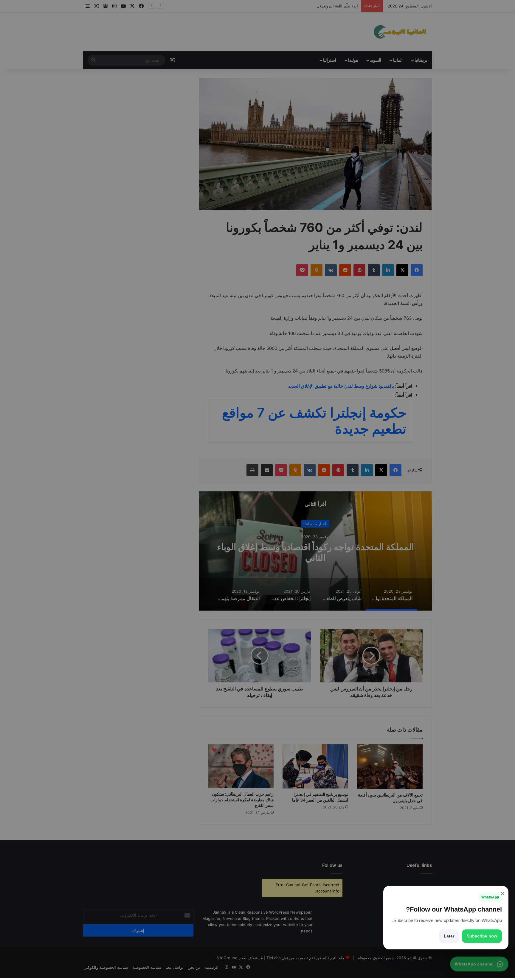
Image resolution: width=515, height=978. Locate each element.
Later (449, 936)
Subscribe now (482, 936)
